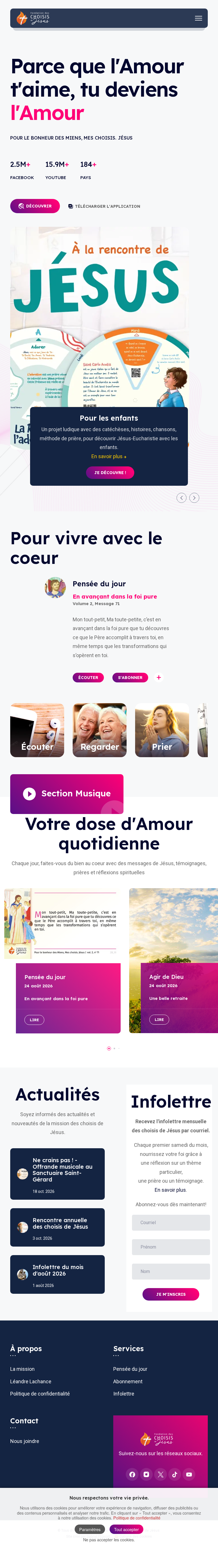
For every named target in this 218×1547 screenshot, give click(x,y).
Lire (34, 1020)
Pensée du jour (130, 1369)
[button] (181, 498)
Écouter (88, 677)
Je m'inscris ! (110, 463)
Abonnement (127, 1381)
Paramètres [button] (89, 1529)
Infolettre (123, 1394)
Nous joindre (24, 1441)
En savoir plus (170, 1190)
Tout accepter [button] (126, 1529)
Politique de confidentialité (40, 1394)
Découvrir (39, 206)
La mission (22, 1369)
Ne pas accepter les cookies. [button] (109, 1539)
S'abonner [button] (130, 677)
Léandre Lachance (30, 1381)
